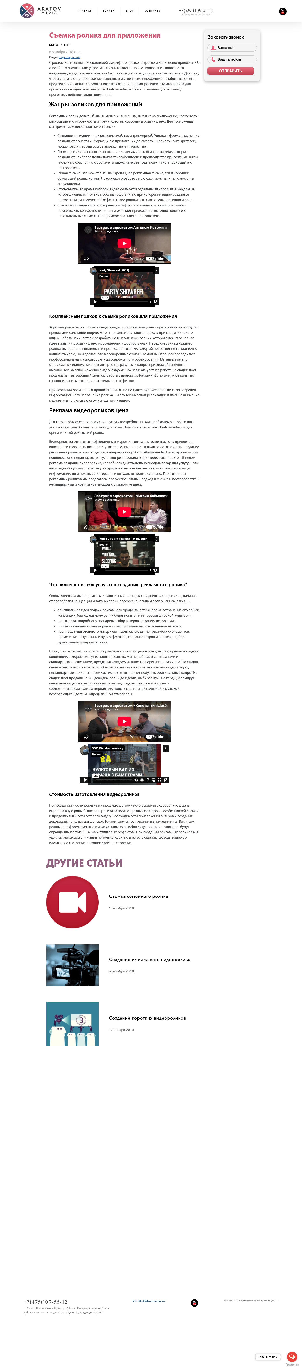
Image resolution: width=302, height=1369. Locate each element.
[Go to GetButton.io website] (292, 1364)
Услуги (109, 10)
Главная (85, 10)
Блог (67, 44)
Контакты (153, 10)
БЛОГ (130, 10)
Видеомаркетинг (69, 57)
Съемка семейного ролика (138, 896)
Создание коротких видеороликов (147, 1018)
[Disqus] (124, 1131)
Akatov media (40, 10)
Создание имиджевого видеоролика (149, 959)
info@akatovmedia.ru (149, 1301)
